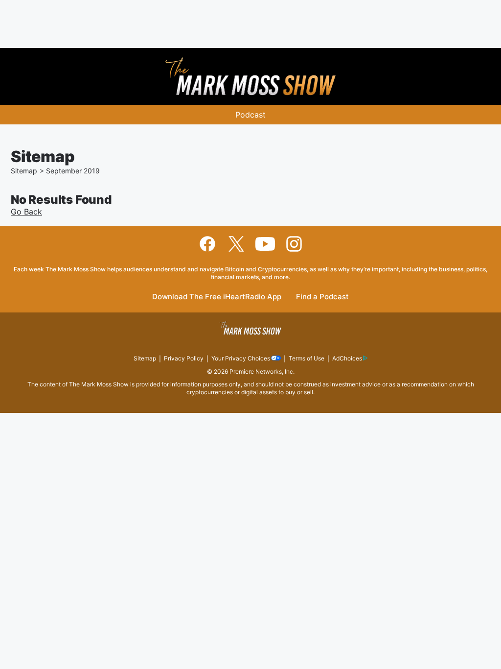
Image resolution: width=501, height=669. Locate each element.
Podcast (250, 114)
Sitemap (24, 171)
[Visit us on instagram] (294, 244)
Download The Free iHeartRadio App (216, 297)
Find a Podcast (322, 297)
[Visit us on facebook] (207, 244)
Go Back (26, 211)
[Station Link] (250, 76)
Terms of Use (306, 358)
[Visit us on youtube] (265, 244)
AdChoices (347, 358)
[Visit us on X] (236, 244)
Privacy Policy (184, 358)
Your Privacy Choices (240, 358)
